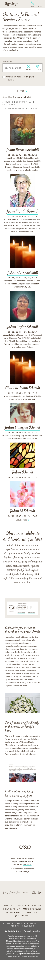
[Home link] (10, 4)
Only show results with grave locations (20, 78)
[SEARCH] (37, 66)
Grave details (21, 519)
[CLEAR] (28, 66)
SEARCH (7, 61)
